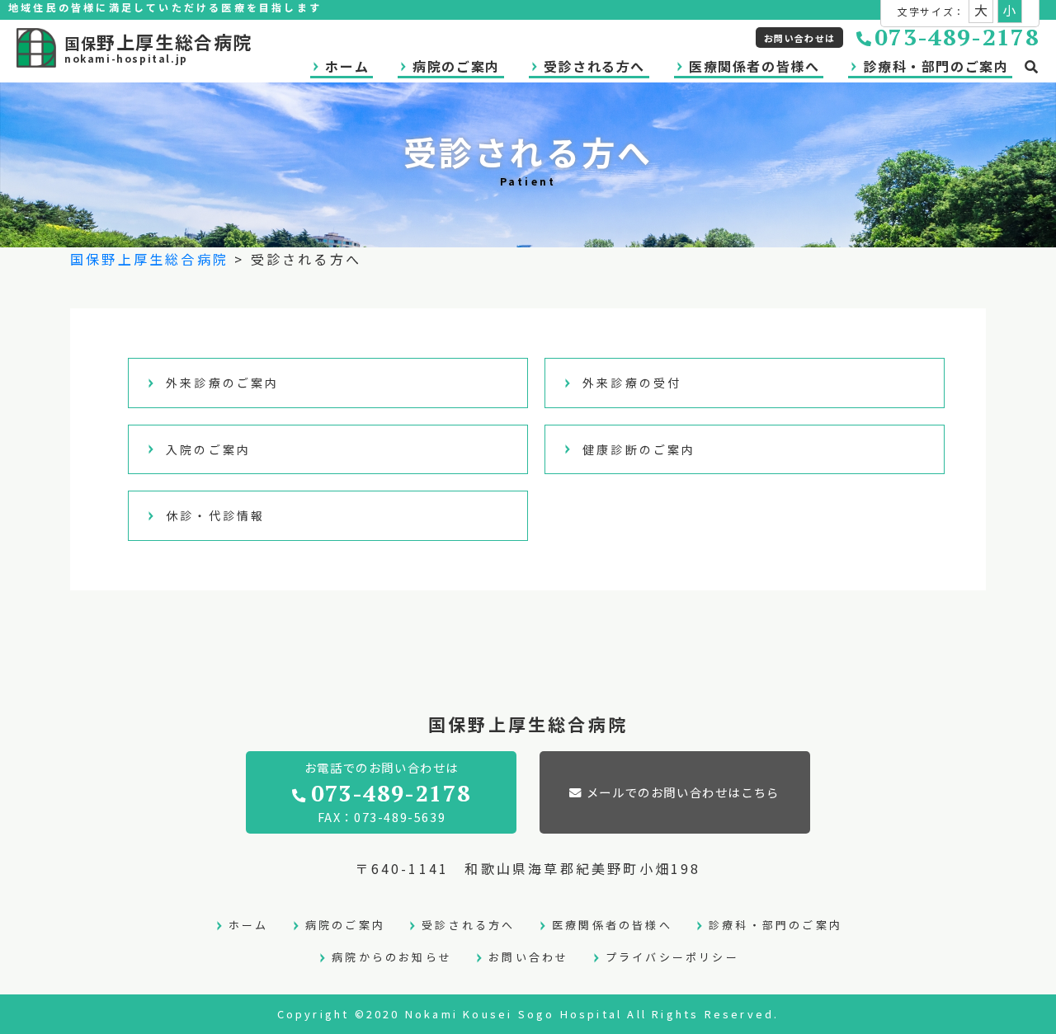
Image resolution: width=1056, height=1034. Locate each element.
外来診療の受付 (631, 382)
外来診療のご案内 (223, 382)
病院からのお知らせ (392, 957)
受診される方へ (594, 66)
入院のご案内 (208, 449)
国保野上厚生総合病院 (149, 259)
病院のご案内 (456, 66)
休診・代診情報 (215, 515)
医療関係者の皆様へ (754, 66)
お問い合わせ (528, 957)
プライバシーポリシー (672, 957)
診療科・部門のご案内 (935, 66)
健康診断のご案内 (639, 449)
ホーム (347, 66)
